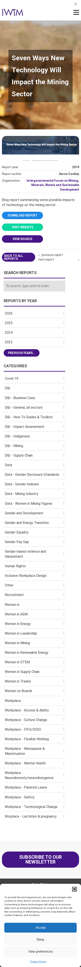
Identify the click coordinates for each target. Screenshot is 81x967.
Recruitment (14, 595)
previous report (52, 255)
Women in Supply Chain (22, 672)
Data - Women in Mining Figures (28, 503)
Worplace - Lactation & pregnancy (31, 816)
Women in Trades (18, 681)
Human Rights (15, 566)
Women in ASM (16, 614)
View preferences (40, 951)
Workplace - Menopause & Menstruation (25, 751)
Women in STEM (17, 662)
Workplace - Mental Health (25, 763)
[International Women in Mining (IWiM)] (13, 14)
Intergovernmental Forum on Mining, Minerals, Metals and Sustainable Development (53, 185)
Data (8, 465)
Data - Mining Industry (21, 494)
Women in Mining (17, 643)
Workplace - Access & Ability (27, 710)
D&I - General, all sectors (24, 407)
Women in (12, 605)
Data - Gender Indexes (22, 484)
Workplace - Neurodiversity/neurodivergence (29, 775)
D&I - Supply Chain (19, 455)
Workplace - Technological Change (31, 807)
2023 (9, 342)
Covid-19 (11, 378)
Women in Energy (18, 624)
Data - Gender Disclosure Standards (32, 474)
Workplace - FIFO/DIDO (23, 729)
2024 (9, 332)
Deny (40, 939)
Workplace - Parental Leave (26, 787)
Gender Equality (17, 532)
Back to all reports (13, 257)
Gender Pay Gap (17, 542)
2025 (9, 323)
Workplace (13, 701)
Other (9, 585)
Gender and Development (24, 513)
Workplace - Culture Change (26, 720)
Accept (41, 927)
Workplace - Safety (20, 797)
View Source (22, 239)
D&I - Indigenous (17, 436)
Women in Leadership (21, 633)
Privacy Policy (38, 961)
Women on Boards (18, 691)
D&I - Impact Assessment (24, 427)
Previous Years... (21, 353)
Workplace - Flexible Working (27, 739)
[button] (74, 889)
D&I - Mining (14, 446)
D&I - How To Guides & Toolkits (29, 417)
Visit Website (22, 227)
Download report (22, 215)
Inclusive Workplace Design (25, 576)
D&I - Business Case (20, 398)
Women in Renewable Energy (26, 652)
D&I (7, 388)
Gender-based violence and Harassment (25, 554)
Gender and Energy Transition (27, 523)
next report (46, 259)
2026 (9, 313)
